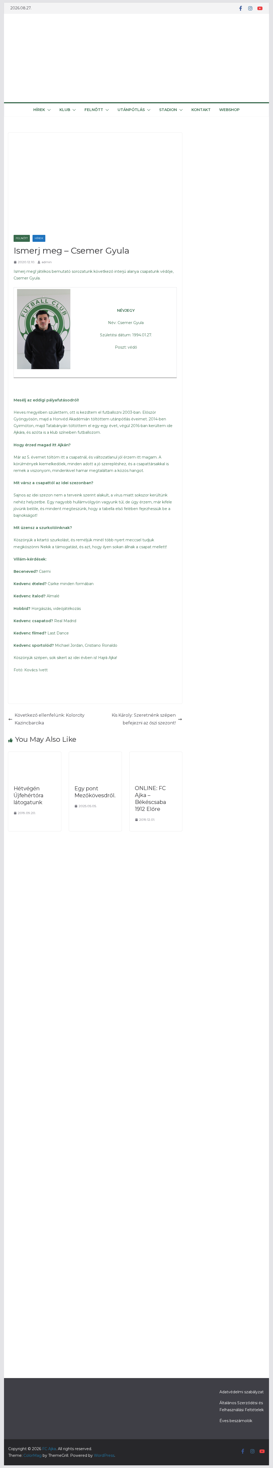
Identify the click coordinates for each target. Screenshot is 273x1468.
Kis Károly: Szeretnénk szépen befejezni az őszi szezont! (144, 719)
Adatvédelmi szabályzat (241, 1392)
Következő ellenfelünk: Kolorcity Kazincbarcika (50, 719)
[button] (48, 110)
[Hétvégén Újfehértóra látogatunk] (34, 755)
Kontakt (201, 109)
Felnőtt (94, 109)
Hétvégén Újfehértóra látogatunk (28, 795)
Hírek (39, 109)
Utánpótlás (131, 109)
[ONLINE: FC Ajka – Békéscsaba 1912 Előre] (156, 755)
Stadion (168, 109)
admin (47, 262)
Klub (64, 109)
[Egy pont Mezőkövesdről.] (95, 755)
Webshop (229, 109)
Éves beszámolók (235, 1420)
